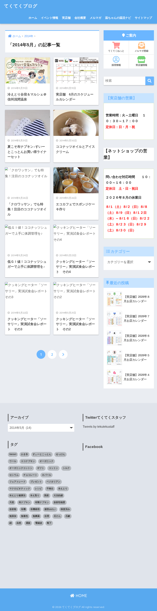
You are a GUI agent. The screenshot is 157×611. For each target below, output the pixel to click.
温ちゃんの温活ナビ (118, 17)
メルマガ (95, 17)
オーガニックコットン (20, 468)
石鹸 (67, 516)
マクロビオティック (19, 488)
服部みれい (50, 509)
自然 (18, 523)
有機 (23, 509)
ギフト (40, 468)
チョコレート (30, 475)
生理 (46, 516)
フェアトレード (17, 481)
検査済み (65, 509)
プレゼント (36, 481)
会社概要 (80, 17)
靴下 (49, 523)
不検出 (50, 488)
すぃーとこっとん (42, 454)
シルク (66, 468)
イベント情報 (49, 17)
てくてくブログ (21, 6)
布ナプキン (24, 502)
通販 (28, 523)
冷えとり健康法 (17, 495)
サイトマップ (143, 17)
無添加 (12, 516)
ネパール (46, 475)
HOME (80, 595)
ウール (12, 461)
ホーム (33, 17)
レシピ (38, 488)
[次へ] (63, 354)
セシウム (14, 475)
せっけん (60, 454)
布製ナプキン (42, 502)
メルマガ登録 (141, 50)
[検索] (149, 81)
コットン (53, 468)
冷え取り (34, 495)
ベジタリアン (53, 481)
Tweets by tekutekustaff (98, 426)
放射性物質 (59, 502)
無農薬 (36, 516)
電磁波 (38, 523)
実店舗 (66, 17)
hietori (12, 454)
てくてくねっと (116, 50)
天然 (11, 502)
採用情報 (116, 65)
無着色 (24, 516)
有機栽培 (35, 509)
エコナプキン (28, 461)
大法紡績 (58, 495)
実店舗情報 (141, 65)
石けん (57, 516)
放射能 (12, 509)
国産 (46, 495)
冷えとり (62, 488)
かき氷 (24, 454)
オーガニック (46, 461)
